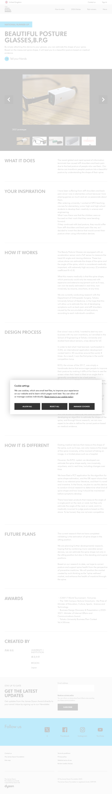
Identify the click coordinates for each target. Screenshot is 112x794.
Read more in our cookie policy (59, 396)
